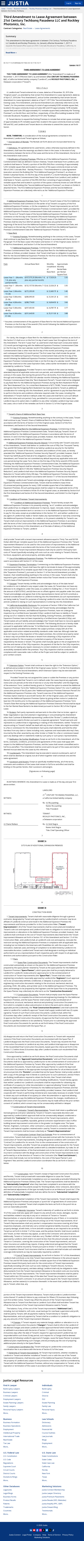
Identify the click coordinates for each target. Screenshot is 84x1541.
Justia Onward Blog (50, 1507)
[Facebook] (37, 1530)
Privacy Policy (67, 1535)
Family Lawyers (9, 1406)
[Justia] (18, 3)
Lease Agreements (42, 28)
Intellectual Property (11, 1433)
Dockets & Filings (10, 1477)
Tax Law (6, 1443)
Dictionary (46, 1422)
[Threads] (43, 1530)
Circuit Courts (9, 1470)
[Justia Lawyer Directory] (53, 1530)
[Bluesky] (47, 1530)
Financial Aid (47, 1429)
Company (37, 1535)
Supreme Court (9, 1466)
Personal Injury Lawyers (13, 1409)
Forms (9, 9)
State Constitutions (50, 1456)
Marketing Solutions (51, 1486)
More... (6, 1413)
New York (46, 1473)
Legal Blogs (8, 1493)
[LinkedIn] (31, 1530)
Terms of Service (54, 1535)
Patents (6, 1503)
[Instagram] (40, 1530)
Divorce (45, 1396)
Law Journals (47, 1436)
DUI (43, 1399)
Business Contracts (20, 9)
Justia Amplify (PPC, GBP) (52, 1503)
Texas (44, 1477)
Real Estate (27, 28)
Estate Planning (48, 1403)
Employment (8, 1429)
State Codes (47, 1459)
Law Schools (48, 1419)
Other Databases (11, 1486)
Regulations (8, 1463)
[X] (50, 1530)
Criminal (45, 1392)
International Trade (11, 1436)
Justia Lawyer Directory (51, 1493)
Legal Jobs (7, 1490)
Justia (3, 9)
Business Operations (11, 1426)
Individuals (47, 1385)
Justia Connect (15, 1535)
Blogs (44, 1440)
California (46, 1466)
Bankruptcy (47, 1389)
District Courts (9, 1473)
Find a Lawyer (10, 1385)
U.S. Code (7, 1459)
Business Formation (11, 1422)
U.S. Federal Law (11, 1452)
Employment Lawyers (12, 1399)
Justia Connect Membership (53, 1490)
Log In (68, 3)
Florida (45, 1470)
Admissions (46, 1426)
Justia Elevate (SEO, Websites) (54, 1500)
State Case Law (48, 1463)
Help (44, 1535)
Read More (10, 52)
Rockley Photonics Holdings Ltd (40, 9)
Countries (7, 1510)
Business (7, 1419)
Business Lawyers (10, 1392)
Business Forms (9, 1497)
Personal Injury (48, 1409)
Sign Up (78, 3)
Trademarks (8, 1507)
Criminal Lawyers (10, 1396)
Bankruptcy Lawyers (11, 1389)
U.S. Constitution (10, 1456)
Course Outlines (48, 1433)
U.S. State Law (49, 1452)
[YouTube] (34, 1530)
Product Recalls (9, 1500)
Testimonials (47, 1510)
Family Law (46, 1406)
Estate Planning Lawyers (13, 1403)
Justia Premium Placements (53, 1497)
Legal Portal (27, 1535)
